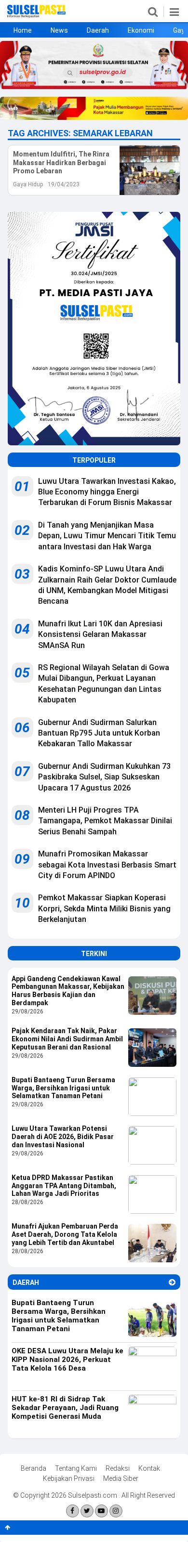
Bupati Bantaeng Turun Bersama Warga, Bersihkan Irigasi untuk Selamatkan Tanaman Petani (63, 1088)
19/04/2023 (64, 184)
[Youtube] (101, 1511)
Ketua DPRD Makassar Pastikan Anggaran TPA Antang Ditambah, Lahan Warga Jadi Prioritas (64, 1186)
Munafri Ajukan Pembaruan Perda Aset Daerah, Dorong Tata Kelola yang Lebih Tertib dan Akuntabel (65, 1234)
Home (22, 30)
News (59, 30)
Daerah (98, 30)
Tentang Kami (76, 1468)
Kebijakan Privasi (68, 1478)
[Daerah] (172, 1282)
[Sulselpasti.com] (36, 15)
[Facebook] (72, 1511)
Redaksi (118, 1468)
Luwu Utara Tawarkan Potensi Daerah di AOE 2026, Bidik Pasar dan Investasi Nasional (63, 1137)
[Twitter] (87, 1511)
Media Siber (120, 1478)
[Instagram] (115, 1511)
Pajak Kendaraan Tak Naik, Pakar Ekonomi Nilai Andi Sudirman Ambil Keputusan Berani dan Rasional (67, 1039)
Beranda (33, 1468)
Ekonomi (141, 30)
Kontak (149, 1468)
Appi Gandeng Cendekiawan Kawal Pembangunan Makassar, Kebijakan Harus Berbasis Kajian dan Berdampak (68, 991)
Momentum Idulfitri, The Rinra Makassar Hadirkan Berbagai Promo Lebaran (61, 162)
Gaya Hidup (28, 184)
